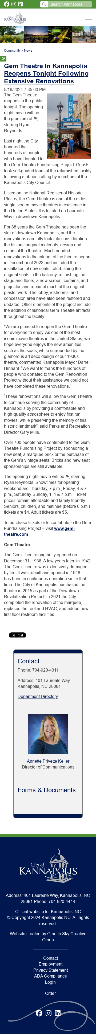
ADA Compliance (50, 976)
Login (50, 982)
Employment (50, 964)
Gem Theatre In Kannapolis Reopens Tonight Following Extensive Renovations (46, 73)
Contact (50, 958)
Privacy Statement (50, 970)
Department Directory (38, 696)
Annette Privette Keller (48, 761)
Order (50, 993)
